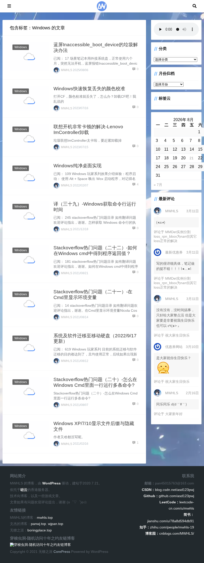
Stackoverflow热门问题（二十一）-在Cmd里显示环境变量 (92, 294)
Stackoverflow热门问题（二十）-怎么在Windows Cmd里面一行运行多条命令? (95, 382)
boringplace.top (39, 530)
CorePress (61, 552)
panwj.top (38, 524)
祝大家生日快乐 (177, 335)
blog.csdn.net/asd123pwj (168, 490)
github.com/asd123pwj (169, 496)
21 (192, 158)
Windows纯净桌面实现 (77, 165)
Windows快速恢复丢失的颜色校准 (89, 88)
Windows (20, 47)
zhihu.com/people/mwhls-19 (167, 527)
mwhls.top (45, 518)
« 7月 (158, 185)
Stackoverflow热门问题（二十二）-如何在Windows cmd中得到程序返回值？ (95, 250)
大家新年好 (174, 414)
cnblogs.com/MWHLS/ (169, 533)
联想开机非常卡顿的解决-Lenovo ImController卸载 (88, 129)
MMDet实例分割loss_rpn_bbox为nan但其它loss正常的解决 (175, 236)
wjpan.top (55, 524)
